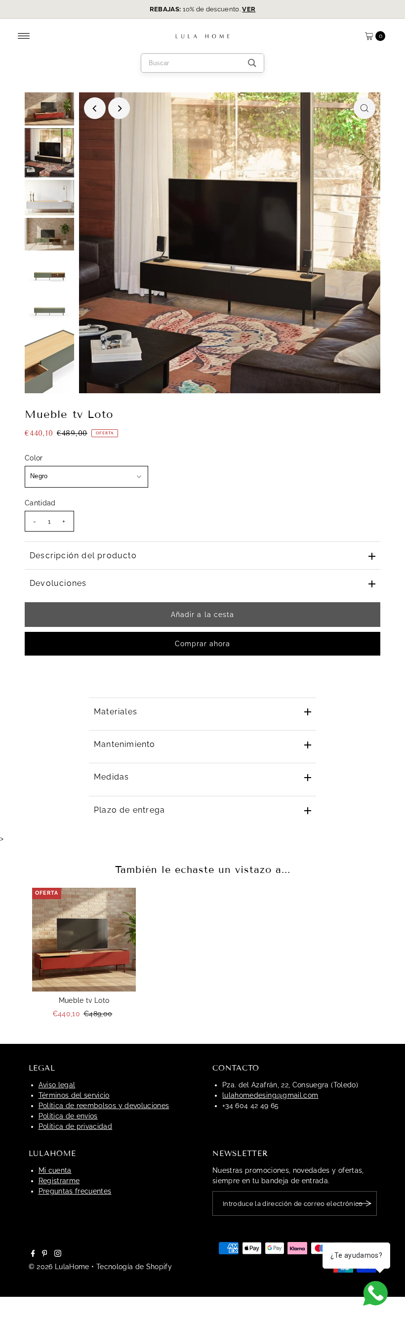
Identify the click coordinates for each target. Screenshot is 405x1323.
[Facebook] (33, 1254)
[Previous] (95, 108)
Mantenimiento (125, 744)
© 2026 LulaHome (59, 1267)
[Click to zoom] (364, 108)
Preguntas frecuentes (75, 1191)
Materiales (115, 711)
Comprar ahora (203, 644)
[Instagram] (57, 1254)
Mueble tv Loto (84, 1000)
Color (34, 458)
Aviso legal (57, 1085)
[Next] (119, 108)
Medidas (111, 777)
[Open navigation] (24, 36)
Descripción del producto (83, 555)
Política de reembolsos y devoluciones (104, 1106)
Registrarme (59, 1181)
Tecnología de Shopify (134, 1267)
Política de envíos (68, 1116)
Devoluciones (58, 583)
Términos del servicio (74, 1095)
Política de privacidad (76, 1126)
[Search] (252, 63)
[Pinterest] (44, 1254)
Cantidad (40, 503)
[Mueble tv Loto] (84, 940)
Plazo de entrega (129, 810)
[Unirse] (364, 1203)
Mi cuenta (55, 1170)
